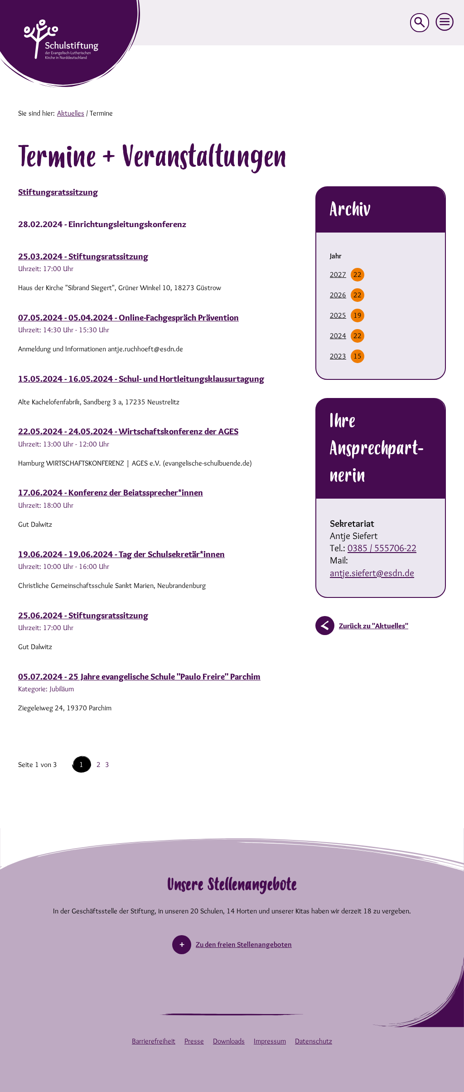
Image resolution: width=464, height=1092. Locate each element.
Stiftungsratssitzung (58, 192)
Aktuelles (70, 113)
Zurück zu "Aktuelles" (373, 625)
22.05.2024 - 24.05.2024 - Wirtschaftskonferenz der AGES (128, 431)
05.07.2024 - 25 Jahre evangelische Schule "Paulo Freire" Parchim (139, 676)
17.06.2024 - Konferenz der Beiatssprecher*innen (110, 492)
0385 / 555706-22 (382, 547)
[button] (444, 22)
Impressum (270, 1041)
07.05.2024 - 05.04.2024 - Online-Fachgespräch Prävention (128, 317)
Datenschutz (313, 1041)
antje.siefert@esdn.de (372, 572)
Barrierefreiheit (153, 1041)
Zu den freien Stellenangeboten (244, 944)
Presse (194, 1041)
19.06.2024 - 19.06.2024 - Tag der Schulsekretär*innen (121, 554)
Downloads (229, 1041)
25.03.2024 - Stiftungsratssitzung (83, 256)
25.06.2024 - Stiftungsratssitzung (83, 615)
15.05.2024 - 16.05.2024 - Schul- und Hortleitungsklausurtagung (141, 379)
